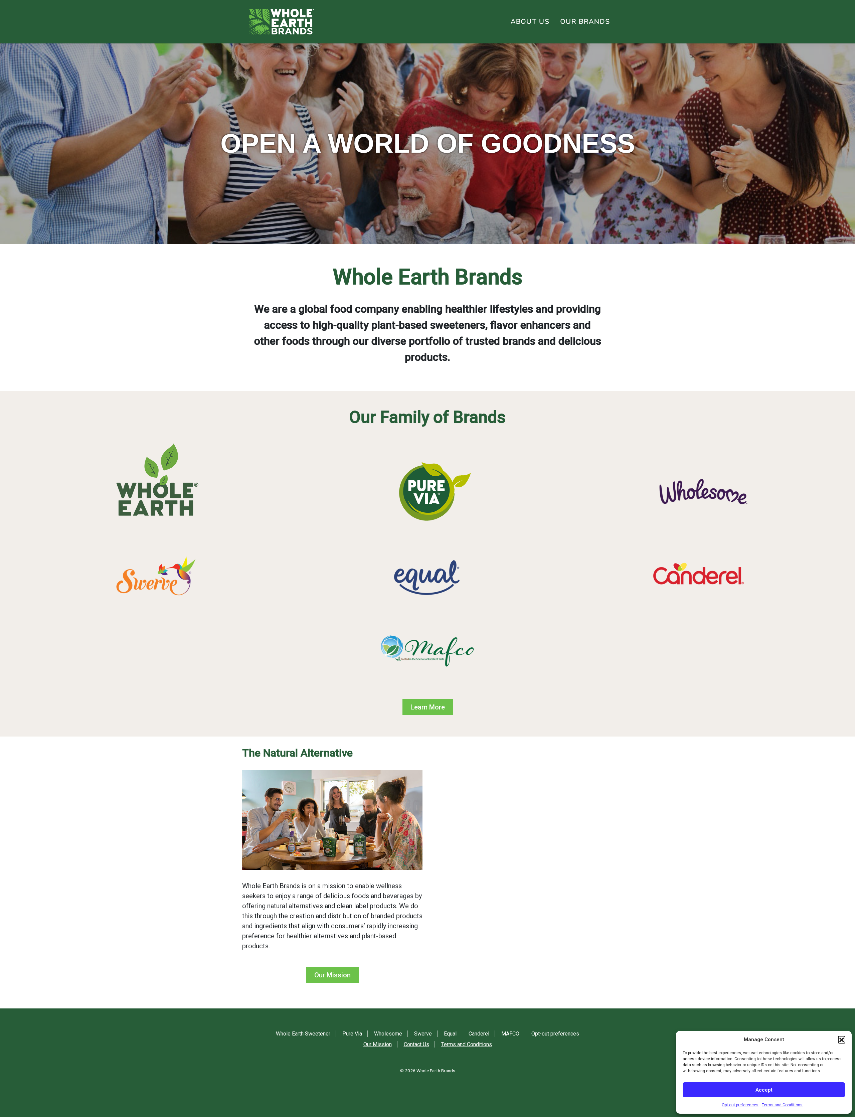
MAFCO (510, 1033)
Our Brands (585, 21)
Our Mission (332, 975)
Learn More (427, 707)
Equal (450, 1033)
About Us (530, 21)
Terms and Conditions (782, 1105)
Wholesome (388, 1033)
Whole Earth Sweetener (303, 1033)
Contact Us (416, 1044)
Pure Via (352, 1033)
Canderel (479, 1033)
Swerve (423, 1033)
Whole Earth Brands (435, 1070)
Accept (764, 1090)
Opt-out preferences (740, 1105)
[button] (841, 1039)
